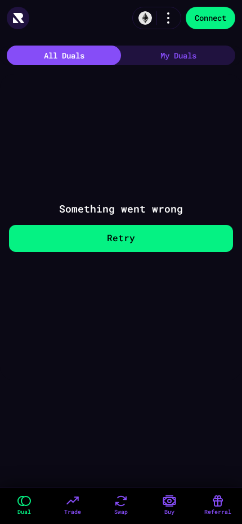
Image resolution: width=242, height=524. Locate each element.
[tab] (64, 55)
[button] (24, 505)
